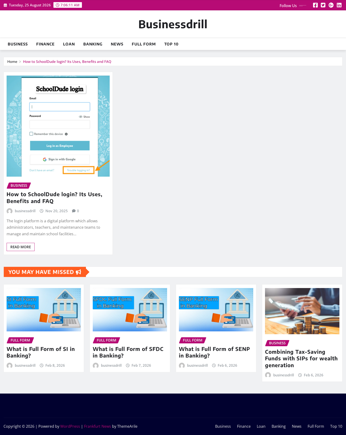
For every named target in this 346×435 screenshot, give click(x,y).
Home (12, 61)
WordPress (70, 426)
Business (18, 44)
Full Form (144, 44)
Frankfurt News (97, 426)
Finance (45, 44)
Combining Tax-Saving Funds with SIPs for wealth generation (301, 358)
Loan (69, 44)
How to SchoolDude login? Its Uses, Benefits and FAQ (67, 61)
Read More (20, 246)
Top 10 (171, 44)
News (117, 44)
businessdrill (25, 210)
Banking (92, 44)
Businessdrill (173, 24)
